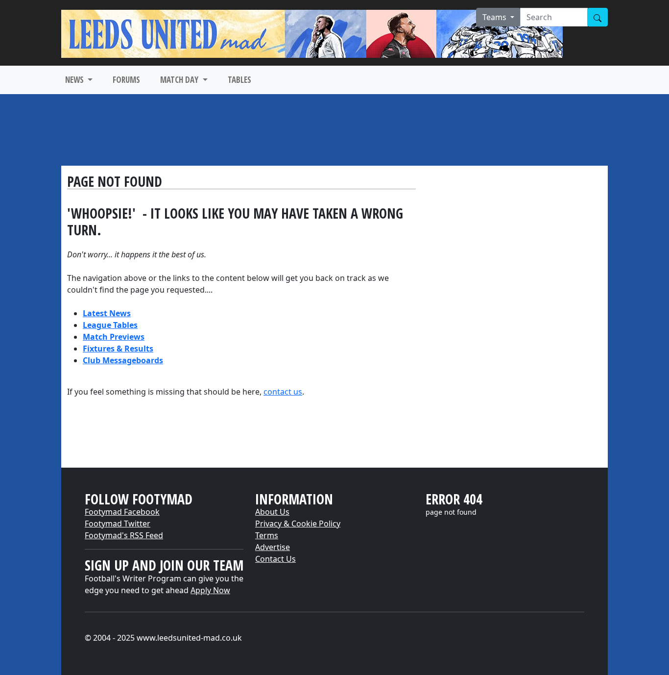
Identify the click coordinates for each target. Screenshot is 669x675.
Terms (266, 535)
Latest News (107, 313)
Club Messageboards (123, 360)
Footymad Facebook (122, 511)
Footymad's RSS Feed (124, 535)
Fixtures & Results (118, 348)
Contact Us (275, 558)
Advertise (272, 547)
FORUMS (126, 79)
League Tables (110, 325)
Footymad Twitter (117, 523)
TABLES (239, 79)
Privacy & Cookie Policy (297, 523)
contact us (282, 391)
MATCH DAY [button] (180, 79)
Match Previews (113, 336)
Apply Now (210, 590)
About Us (272, 511)
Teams (495, 17)
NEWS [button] (75, 79)
